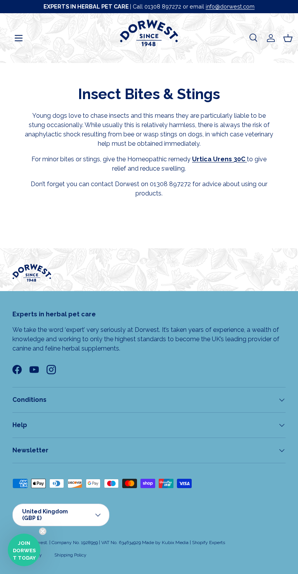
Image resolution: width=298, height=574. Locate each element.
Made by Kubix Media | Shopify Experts (183, 542)
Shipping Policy (70, 555)
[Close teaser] (43, 531)
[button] (287, 38)
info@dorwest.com (230, 6)
